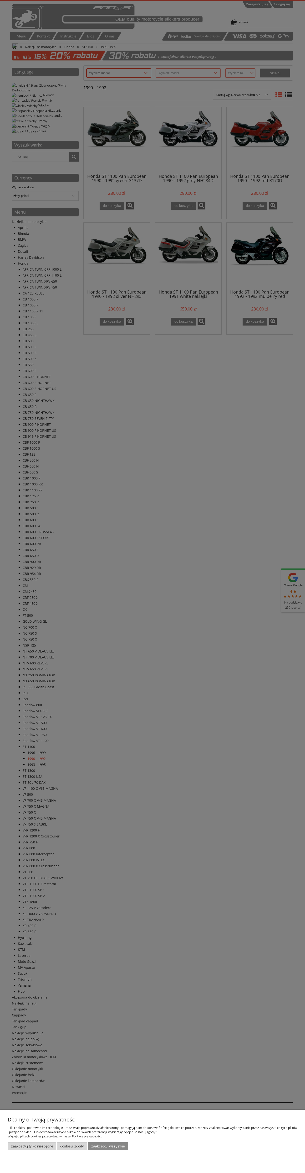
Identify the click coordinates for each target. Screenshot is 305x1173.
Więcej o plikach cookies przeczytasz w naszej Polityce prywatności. (55, 1136)
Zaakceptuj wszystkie (108, 1146)
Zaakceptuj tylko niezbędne (32, 1146)
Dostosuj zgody (72, 1146)
